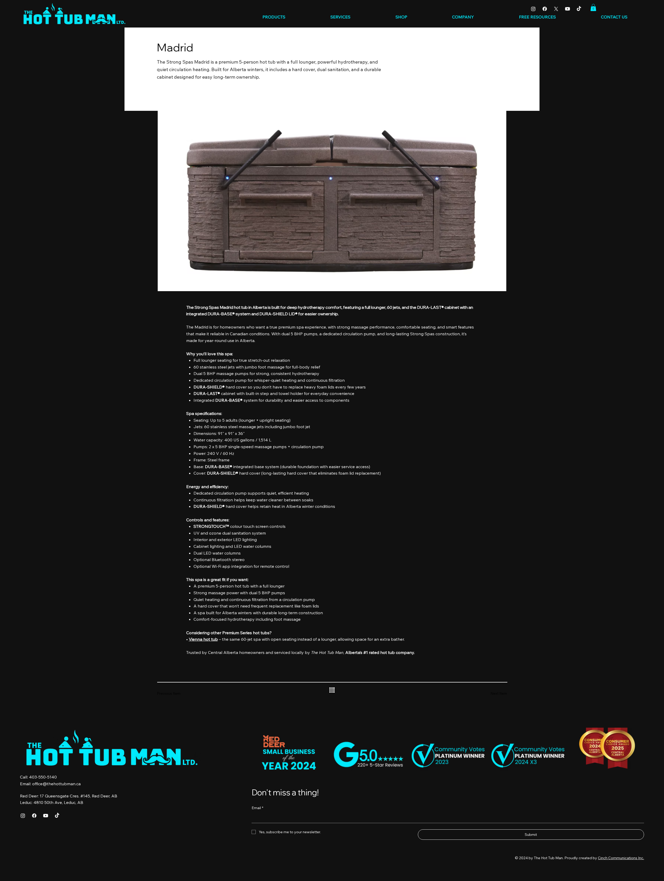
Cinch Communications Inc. (621, 858)
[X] (556, 9)
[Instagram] (533, 9)
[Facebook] (545, 9)
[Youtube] (567, 9)
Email (257, 807)
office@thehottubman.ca (56, 783)
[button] (593, 7)
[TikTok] (579, 9)
